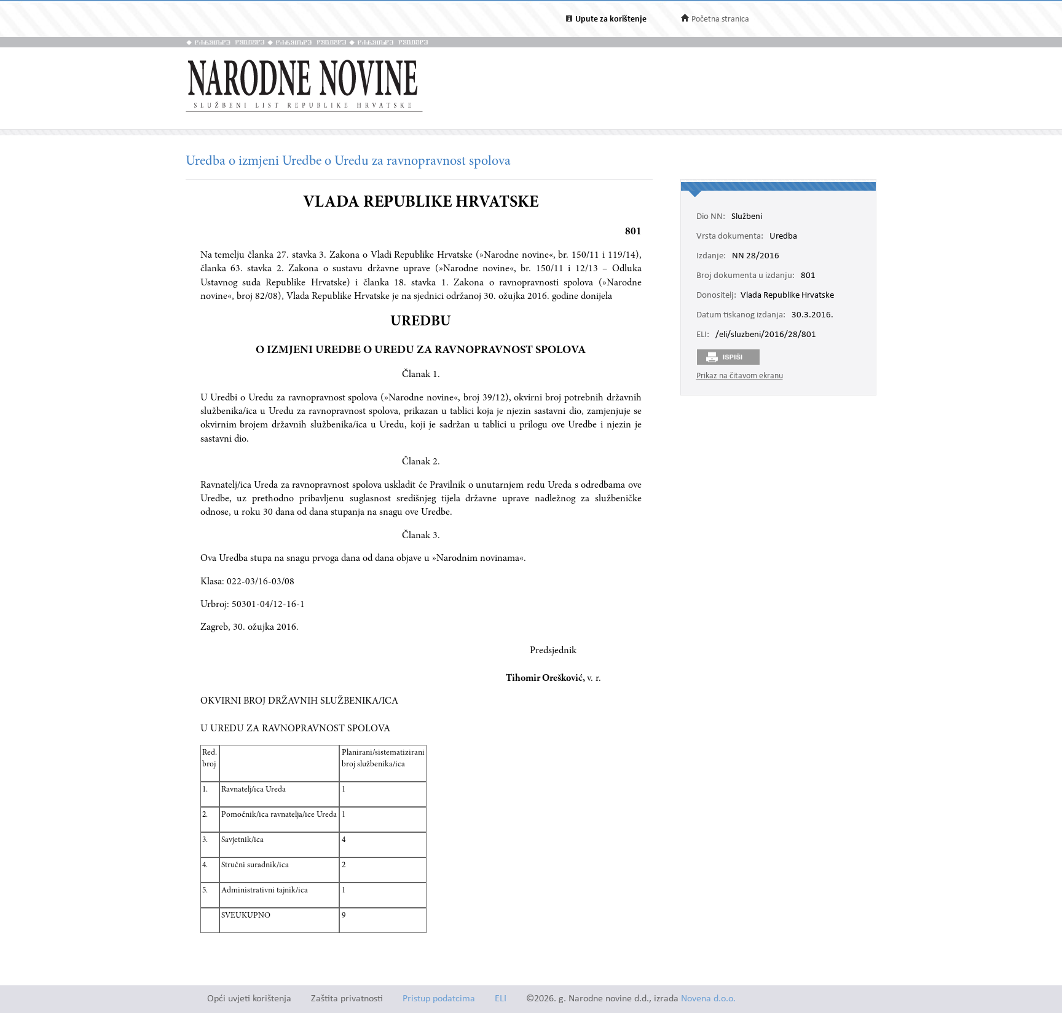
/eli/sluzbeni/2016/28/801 (765, 335)
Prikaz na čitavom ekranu (739, 376)
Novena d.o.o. (708, 999)
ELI (500, 999)
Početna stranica (720, 19)
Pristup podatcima (439, 999)
